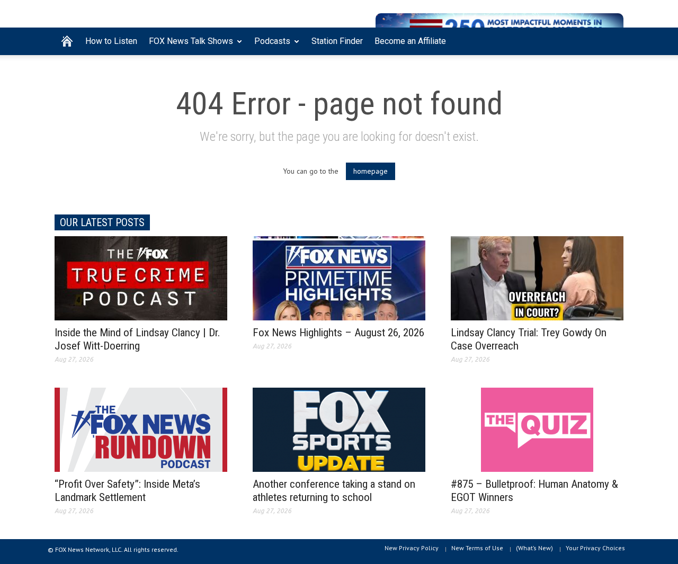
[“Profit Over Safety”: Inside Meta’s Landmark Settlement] (141, 429)
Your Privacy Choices (595, 548)
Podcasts (269, 45)
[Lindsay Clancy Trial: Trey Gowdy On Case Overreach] (537, 277)
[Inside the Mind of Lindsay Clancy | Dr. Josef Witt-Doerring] (141, 277)
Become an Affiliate (410, 41)
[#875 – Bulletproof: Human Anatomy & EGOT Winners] (537, 429)
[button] (612, 40)
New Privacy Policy (412, 548)
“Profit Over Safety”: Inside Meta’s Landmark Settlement (127, 491)
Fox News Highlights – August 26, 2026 (338, 332)
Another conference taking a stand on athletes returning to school (334, 491)
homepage (370, 171)
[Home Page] (67, 41)
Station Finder (337, 41)
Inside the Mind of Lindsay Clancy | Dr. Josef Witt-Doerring (137, 339)
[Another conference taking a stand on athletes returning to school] (339, 429)
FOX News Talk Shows (188, 45)
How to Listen (111, 41)
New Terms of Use (477, 548)
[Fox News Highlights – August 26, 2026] (339, 277)
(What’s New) (534, 548)
